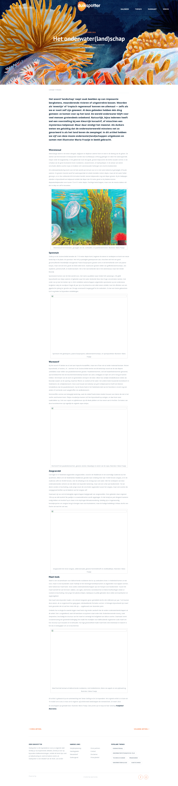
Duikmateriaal (118, 748)
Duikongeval (74, 757)
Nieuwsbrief (74, 754)
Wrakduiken (133, 758)
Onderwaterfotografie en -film (124, 753)
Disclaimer (94, 754)
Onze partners (95, 748)
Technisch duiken (119, 758)
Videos (166, 9)
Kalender (125, 9)
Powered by (32, 776)
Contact (93, 751)
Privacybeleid (95, 757)
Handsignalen (74, 751)
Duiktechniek (136, 763)
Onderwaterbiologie (88, 48)
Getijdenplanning (75, 748)
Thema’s (138, 9)
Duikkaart (152, 9)
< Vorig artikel (35, 729)
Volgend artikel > (141, 729)
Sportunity (94, 777)
